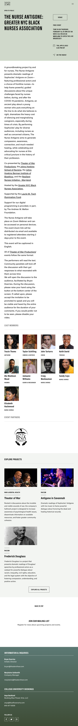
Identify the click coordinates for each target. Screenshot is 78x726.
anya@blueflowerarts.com (14, 703)
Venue (60, 17)
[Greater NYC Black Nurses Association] (21, 437)
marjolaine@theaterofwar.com (16, 680)
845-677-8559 (9, 705)
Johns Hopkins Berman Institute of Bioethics (18, 173)
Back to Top (39, 606)
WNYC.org (56, 36)
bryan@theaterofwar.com (14, 666)
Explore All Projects (39, 589)
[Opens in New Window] (6, 719)
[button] (73, 4)
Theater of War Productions (23, 251)
